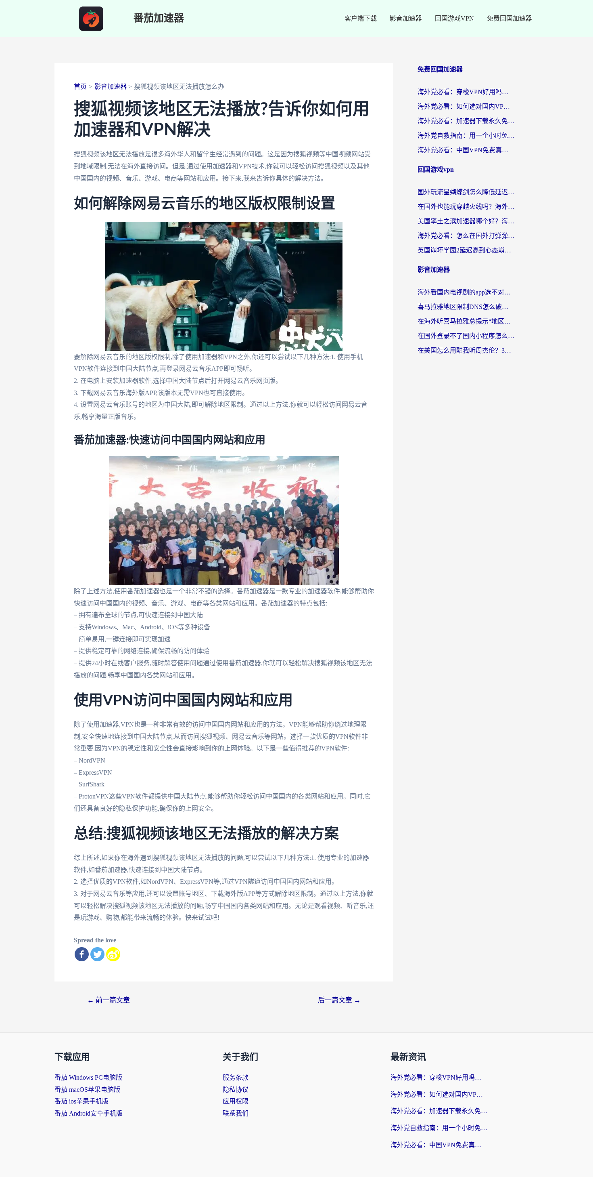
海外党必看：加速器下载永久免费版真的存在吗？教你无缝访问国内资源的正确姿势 (466, 121)
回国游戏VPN (454, 18)
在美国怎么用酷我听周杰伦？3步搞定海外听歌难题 (466, 350)
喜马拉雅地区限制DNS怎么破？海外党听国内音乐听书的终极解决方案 (466, 306)
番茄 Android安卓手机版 (88, 1113)
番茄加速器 (159, 18)
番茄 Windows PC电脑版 (88, 1077)
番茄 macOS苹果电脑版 (87, 1089)
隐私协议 (235, 1089)
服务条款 (235, 1077)
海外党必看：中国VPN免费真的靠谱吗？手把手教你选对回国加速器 (466, 150)
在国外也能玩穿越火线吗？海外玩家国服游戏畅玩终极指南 (466, 206)
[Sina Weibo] (113, 954)
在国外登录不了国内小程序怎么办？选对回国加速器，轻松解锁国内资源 (466, 335)
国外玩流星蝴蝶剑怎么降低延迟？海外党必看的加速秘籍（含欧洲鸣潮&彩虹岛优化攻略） (466, 192)
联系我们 (235, 1113)
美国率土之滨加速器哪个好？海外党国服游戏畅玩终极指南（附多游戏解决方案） (466, 221)
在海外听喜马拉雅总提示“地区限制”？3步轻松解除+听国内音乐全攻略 (466, 321)
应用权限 (235, 1101)
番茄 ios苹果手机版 (81, 1101)
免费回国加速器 (509, 18)
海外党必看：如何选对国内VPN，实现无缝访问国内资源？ (466, 106)
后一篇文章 (339, 1000)
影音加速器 (406, 18)
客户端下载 (361, 18)
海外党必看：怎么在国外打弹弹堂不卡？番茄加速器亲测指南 (466, 235)
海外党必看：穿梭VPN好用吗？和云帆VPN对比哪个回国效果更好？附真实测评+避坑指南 (466, 91)
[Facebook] (82, 954)
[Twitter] (97, 954)
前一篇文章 (108, 1000)
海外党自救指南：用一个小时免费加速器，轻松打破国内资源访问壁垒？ (466, 135)
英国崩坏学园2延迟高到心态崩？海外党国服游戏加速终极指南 (466, 250)
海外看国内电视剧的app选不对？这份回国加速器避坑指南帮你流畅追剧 (466, 292)
